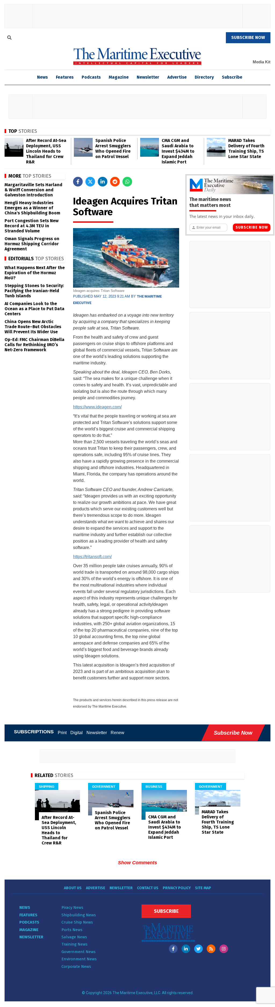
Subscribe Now (252, 227)
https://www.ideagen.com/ (97, 407)
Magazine (119, 77)
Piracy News (72, 907)
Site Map (203, 888)
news (42, 77)
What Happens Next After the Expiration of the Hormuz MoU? (35, 272)
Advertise (177, 77)
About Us (73, 888)
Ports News (71, 929)
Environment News (79, 959)
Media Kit (261, 62)
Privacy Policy (177, 888)
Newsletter (148, 77)
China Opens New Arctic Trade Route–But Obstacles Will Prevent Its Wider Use (33, 326)
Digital (76, 732)
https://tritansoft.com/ (92, 556)
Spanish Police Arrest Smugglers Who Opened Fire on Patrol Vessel (113, 148)
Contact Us (147, 888)
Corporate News (76, 966)
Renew (117, 732)
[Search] (9, 38)
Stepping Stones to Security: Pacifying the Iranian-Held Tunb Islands (34, 290)
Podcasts (91, 77)
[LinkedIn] (186, 948)
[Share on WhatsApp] (127, 181)
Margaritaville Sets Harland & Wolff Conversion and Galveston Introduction (33, 189)
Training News (74, 944)
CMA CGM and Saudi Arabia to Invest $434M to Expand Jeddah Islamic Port (178, 151)
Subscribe (232, 77)
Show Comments (137, 862)
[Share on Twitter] (90, 181)
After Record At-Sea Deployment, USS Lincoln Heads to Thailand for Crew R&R (46, 151)
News (24, 907)
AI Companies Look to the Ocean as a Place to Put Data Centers (34, 308)
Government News (78, 951)
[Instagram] (223, 948)
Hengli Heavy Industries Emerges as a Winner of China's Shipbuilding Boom (32, 207)
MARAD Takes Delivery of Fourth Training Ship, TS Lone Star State (246, 148)
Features (65, 77)
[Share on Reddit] (115, 181)
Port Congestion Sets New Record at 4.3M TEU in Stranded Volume (32, 225)
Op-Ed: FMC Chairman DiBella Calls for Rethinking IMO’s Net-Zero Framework (34, 344)
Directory (204, 77)
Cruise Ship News (77, 922)
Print (62, 732)
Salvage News (74, 937)
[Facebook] (173, 948)
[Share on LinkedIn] (102, 181)
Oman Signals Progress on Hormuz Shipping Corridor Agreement (32, 243)
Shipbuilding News (78, 915)
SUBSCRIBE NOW (248, 37)
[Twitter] (198, 948)
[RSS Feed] (211, 948)
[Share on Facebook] (78, 181)
